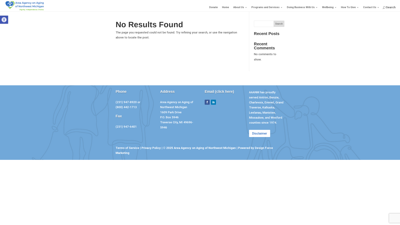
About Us (238, 7)
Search (279, 23)
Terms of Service (127, 148)
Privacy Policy (151, 148)
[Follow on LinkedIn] (213, 102)
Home (225, 7)
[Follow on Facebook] (207, 102)
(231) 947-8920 (126, 102)
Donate (213, 7)
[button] (4, 20)
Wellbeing (328, 7)
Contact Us (369, 7)
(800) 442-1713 (126, 107)
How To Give (348, 7)
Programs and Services (265, 7)
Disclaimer (259, 133)
